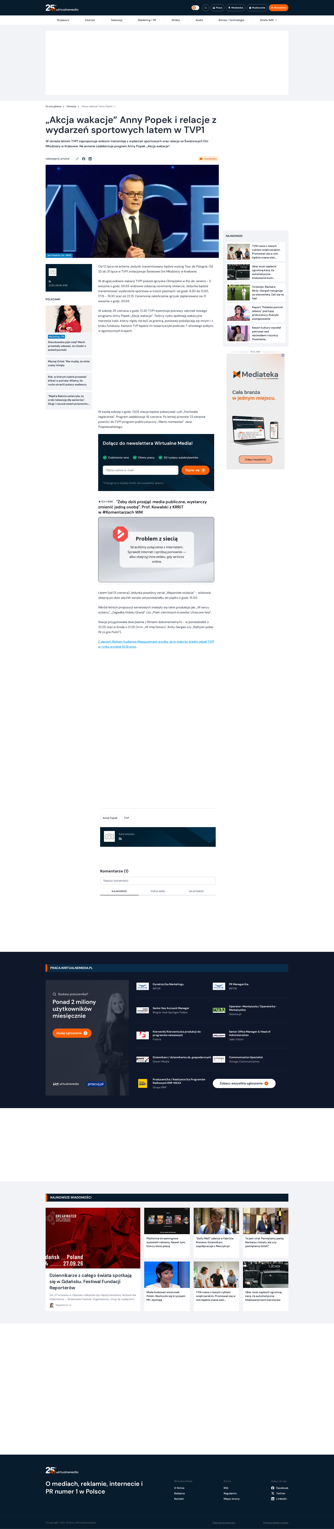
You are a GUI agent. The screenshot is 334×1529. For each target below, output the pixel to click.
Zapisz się (192, 470)
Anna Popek (110, 818)
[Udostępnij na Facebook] (85, 158)
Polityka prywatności (224, 1522)
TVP (126, 818)
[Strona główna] (62, 7)
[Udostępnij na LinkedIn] (90, 158)
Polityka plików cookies (275, 1522)
